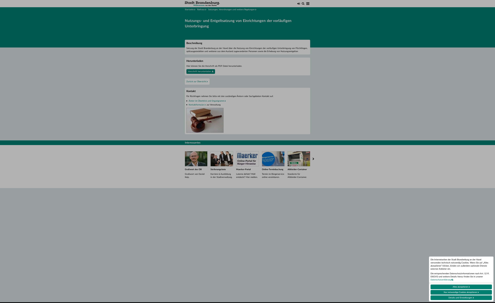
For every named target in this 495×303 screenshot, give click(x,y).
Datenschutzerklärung (441, 280)
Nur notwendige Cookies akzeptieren (460, 292)
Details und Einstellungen (460, 298)
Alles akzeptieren (460, 287)
